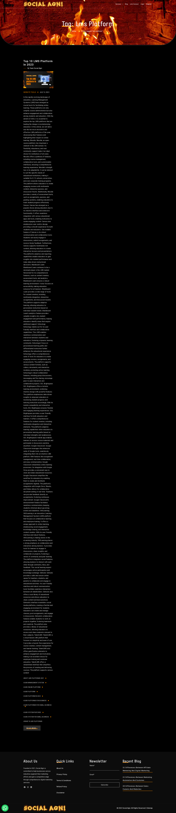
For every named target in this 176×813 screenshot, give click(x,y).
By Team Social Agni (35, 68)
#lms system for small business (36, 717)
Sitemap (150, 808)
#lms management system (33, 682)
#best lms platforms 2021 (33, 678)
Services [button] (118, 4)
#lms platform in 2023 (32, 696)
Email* (92, 775)
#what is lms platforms (32, 721)
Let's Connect (134, 4)
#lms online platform (32, 687)
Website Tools (29, 92)
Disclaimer (60, 793)
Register (149, 4)
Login (142, 4)
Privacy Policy (62, 774)
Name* (92, 765)
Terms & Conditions (64, 780)
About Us (60, 768)
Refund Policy (62, 787)
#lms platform (29, 691)
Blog (126, 4)
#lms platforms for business (35, 700)
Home (74, 31)
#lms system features (32, 712)
